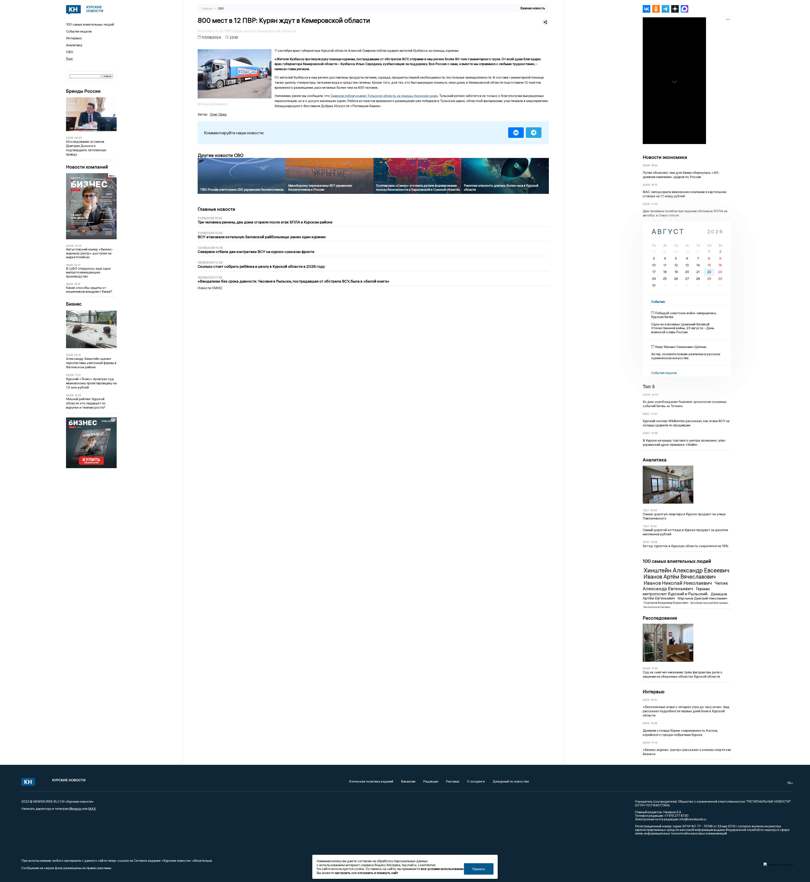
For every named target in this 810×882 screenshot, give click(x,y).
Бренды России (83, 91)
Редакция (430, 781)
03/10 (646, 723)
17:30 (654, 668)
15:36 (654, 723)
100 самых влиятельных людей (90, 24)
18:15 (654, 184)
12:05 (654, 542)
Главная (207, 8)
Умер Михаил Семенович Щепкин (680, 347)
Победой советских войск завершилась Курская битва (683, 315)
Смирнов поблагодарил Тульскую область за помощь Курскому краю (384, 96)
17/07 (646, 510)
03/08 (69, 395)
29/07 (646, 413)
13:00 (78, 395)
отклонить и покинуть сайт (378, 873)
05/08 (646, 394)
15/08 (69, 354)
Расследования (660, 618)
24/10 (646, 699)
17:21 (78, 374)
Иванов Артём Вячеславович (680, 576)
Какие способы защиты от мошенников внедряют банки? (89, 290)
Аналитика (74, 45)
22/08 (69, 137)
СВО (69, 52)
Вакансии (408, 781)
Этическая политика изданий (371, 781)
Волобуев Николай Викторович (709, 602)
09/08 (70, 374)
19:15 (77, 283)
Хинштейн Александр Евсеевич (686, 570)
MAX (92, 808)
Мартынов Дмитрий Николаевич (702, 598)
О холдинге (476, 781)
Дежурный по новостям (511, 781)
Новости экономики (665, 157)
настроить (343, 873)
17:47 (654, 413)
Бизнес (74, 304)
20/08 (69, 245)
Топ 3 (649, 386)
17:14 (654, 742)
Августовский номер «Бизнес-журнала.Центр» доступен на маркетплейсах (89, 253)
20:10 (77, 354)
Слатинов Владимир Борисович (666, 603)
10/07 (646, 542)
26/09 (646, 742)
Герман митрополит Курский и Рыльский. (676, 591)
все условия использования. (442, 869)
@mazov (75, 808)
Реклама (452, 781)
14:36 (654, 433)
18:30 (654, 165)
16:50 (655, 394)
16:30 (653, 526)
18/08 (69, 264)
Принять (478, 869)
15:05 (78, 245)
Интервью (74, 38)
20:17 (77, 264)
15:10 (654, 699)
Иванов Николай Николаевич (678, 583)
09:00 (78, 137)
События (657, 301)
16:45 (653, 510)
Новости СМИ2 (210, 288)
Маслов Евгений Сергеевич (657, 607)
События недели (79, 31)
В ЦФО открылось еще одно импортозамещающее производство (88, 272)
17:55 (654, 203)
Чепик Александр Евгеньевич (685, 585)
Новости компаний (87, 167)
